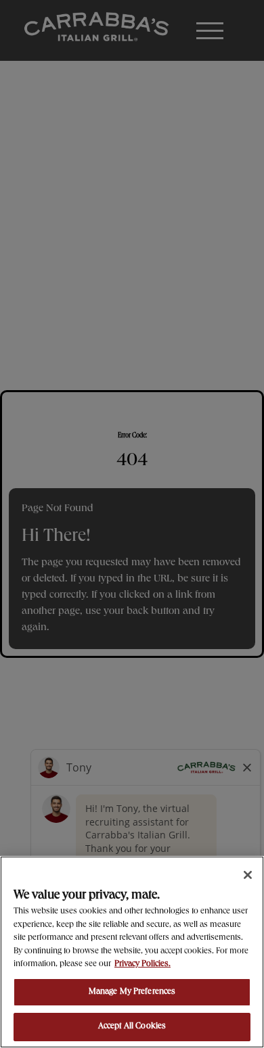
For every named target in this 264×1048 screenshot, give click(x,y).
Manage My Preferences (132, 992)
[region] (132, 952)
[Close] (248, 875)
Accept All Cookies (132, 1026)
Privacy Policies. (142, 964)
